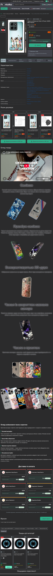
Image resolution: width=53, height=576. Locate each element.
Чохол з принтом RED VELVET (7, 528)
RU (48, 1)
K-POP (3, 16)
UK (46, 1)
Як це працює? (45, 41)
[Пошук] (39, 4)
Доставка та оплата (27, 1)
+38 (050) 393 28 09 (16, 1)
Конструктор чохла (16, 8)
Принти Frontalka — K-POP (32, 528)
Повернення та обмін (39, 1)
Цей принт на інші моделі (20, 528)
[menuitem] (46, 1)
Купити (8, 567)
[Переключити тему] (51, 1)
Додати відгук (46, 518)
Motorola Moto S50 (43, 528)
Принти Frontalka (25, 8)
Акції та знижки (36, 8)
